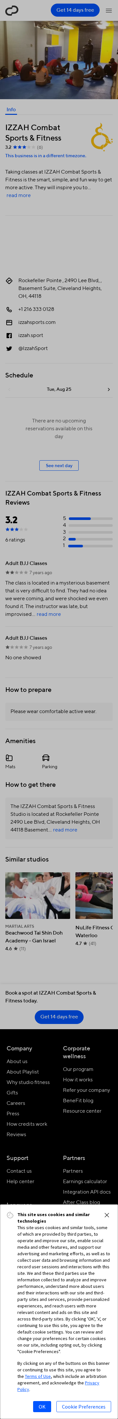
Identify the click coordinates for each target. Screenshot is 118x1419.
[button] (107, 1215)
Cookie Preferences (84, 1406)
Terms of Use (38, 1376)
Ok (42, 1406)
